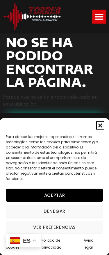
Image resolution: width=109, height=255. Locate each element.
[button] (100, 125)
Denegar (54, 211)
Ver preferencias (54, 227)
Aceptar (54, 195)
